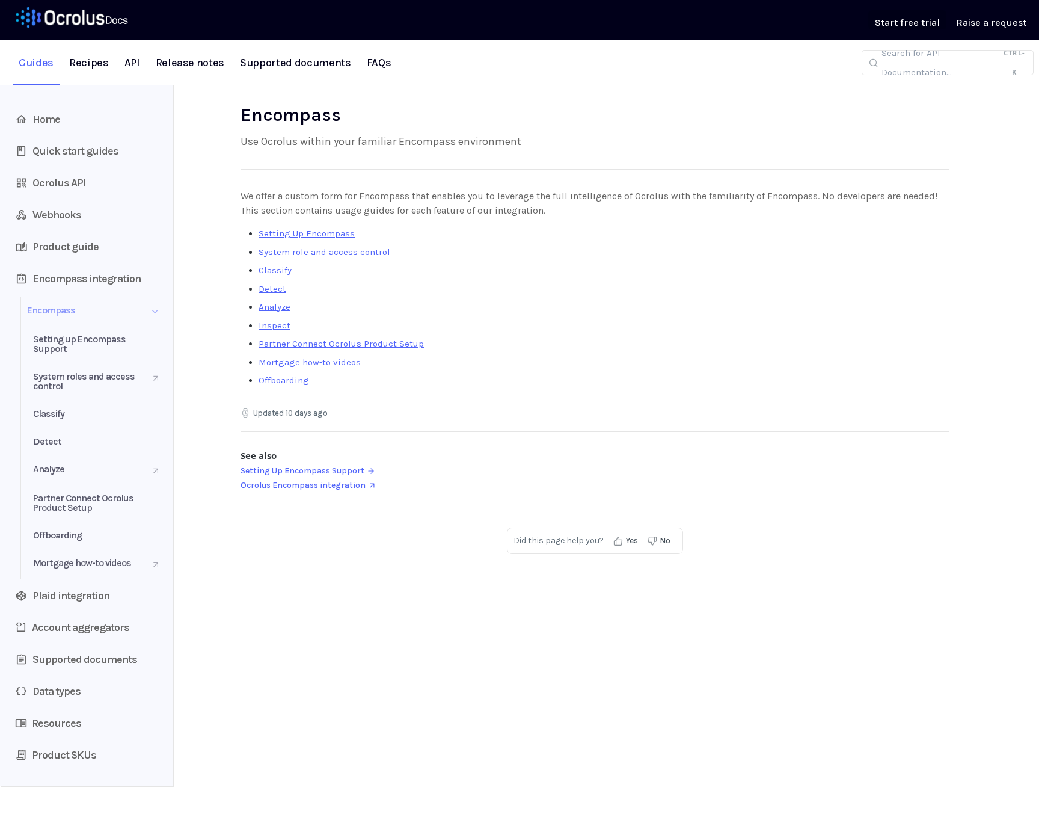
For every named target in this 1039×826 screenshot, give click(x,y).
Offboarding (284, 380)
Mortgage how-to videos (310, 362)
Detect (272, 288)
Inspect (274, 325)
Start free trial (907, 22)
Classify (275, 270)
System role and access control (324, 252)
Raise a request (991, 22)
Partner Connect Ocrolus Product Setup (341, 343)
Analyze (274, 306)
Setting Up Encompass (307, 233)
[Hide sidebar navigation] (170, 435)
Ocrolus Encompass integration (303, 485)
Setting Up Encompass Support (302, 471)
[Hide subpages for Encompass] (155, 311)
